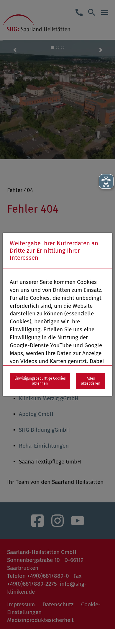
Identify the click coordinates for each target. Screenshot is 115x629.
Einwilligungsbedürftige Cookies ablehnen (40, 380)
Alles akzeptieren (90, 380)
